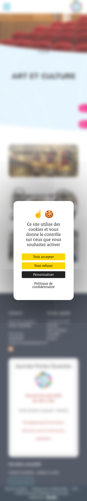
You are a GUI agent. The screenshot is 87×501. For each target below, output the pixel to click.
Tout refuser (43, 266)
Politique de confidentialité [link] (43, 285)
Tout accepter (43, 257)
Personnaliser (43, 275)
